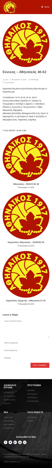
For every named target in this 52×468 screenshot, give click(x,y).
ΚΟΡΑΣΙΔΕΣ (34, 80)
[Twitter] (10, 442)
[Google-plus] (15, 442)
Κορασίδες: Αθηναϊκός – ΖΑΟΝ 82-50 (26, 242)
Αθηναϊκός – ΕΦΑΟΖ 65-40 (26, 184)
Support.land (15, 462)
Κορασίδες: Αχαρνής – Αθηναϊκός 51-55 (26, 300)
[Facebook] (5, 442)
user (6, 80)
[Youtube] (20, 442)
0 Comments (9, 82)
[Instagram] (25, 442)
